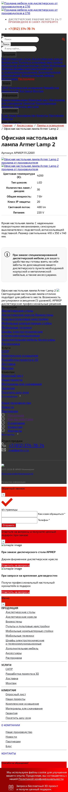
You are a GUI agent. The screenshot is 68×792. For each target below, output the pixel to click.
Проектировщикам (14, 99)
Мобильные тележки (16, 327)
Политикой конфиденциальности (40, 778)
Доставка (25, 91)
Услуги (6, 83)
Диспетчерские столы (16, 58)
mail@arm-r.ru (18, 450)
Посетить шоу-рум (15, 392)
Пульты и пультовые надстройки (40, 62)
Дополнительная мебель (37, 75)
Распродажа (26, 78)
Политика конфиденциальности (17, 473)
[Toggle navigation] (2, 36)
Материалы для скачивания (21, 384)
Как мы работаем (20, 419)
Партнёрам (56, 115)
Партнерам (9, 411)
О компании (9, 396)
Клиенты (42, 115)
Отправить (8, 525)
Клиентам (14, 427)
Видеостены (9, 62)
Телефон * (44, 519)
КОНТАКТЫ (8, 753)
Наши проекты (11, 380)
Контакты (14, 431)
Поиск (6, 44)
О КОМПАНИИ (10, 110)
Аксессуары (9, 78)
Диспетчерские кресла (47, 58)
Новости (7, 118)
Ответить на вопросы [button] (15, 565)
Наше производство (22, 115)
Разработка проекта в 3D (19, 360)
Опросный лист (38, 99)
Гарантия (29, 103)
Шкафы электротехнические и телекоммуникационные (27, 70)
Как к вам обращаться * (51, 513)
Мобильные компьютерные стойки (25, 65)
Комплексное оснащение (26, 87)
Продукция (9, 54)
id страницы (9, 509)
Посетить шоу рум (26, 106)
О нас (4, 115)
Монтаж (38, 91)
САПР (5, 87)
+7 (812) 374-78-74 (21, 29)
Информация (10, 95)
